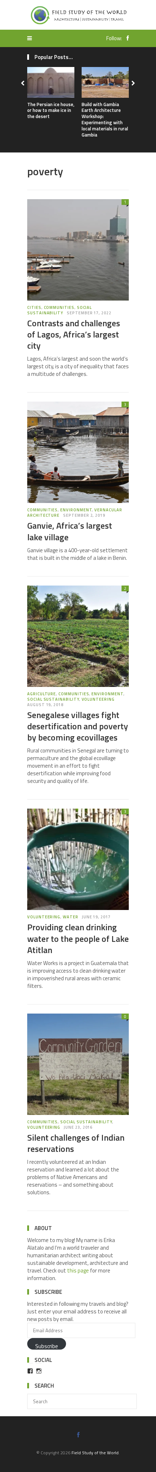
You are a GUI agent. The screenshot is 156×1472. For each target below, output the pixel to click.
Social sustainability (59, 310)
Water (70, 917)
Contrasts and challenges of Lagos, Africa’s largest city (73, 334)
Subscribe (46, 1346)
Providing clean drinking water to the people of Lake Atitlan (78, 938)
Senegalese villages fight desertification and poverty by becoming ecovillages (77, 726)
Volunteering (98, 699)
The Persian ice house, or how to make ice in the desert (50, 110)
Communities (59, 307)
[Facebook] (126, 38)
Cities (34, 307)
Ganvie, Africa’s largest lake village (69, 531)
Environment (76, 510)
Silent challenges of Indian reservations (75, 1143)
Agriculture (41, 694)
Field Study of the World (95, 1452)
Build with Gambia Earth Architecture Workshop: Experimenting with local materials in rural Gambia (105, 119)
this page (78, 1270)
